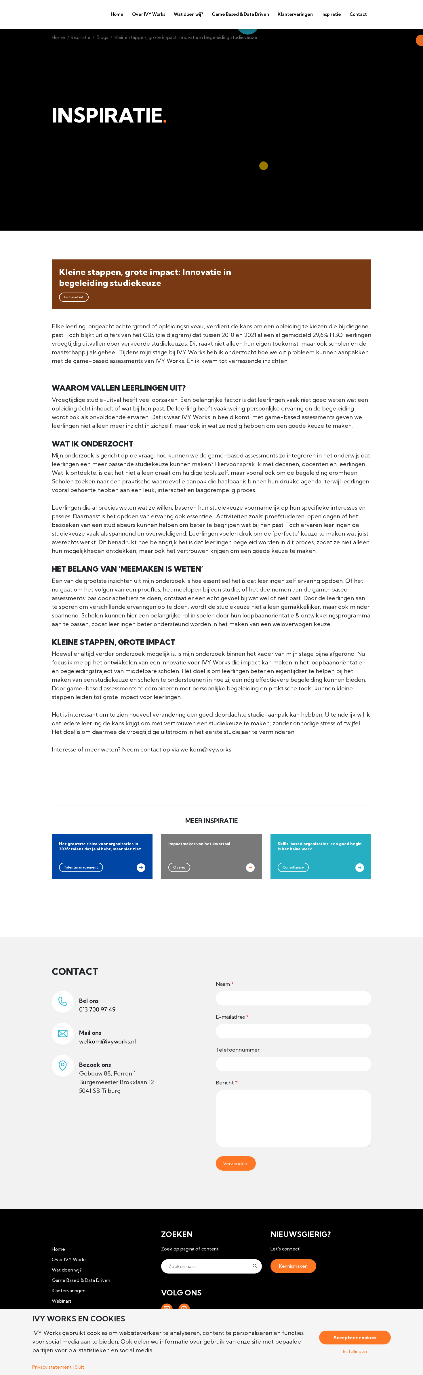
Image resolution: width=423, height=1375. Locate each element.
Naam (225, 984)
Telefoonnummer (238, 1049)
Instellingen (355, 1351)
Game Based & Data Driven (240, 14)
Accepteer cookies (354, 1337)
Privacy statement (52, 1367)
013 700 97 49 (97, 1009)
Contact (358, 14)
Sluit (79, 1367)
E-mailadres (232, 1017)
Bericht (227, 1082)
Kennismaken (293, 1266)
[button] (255, 1266)
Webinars (62, 1301)
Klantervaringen (295, 14)
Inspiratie (80, 37)
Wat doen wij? (188, 14)
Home (117, 14)
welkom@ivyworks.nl (107, 1041)
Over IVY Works (148, 14)
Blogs (102, 37)
